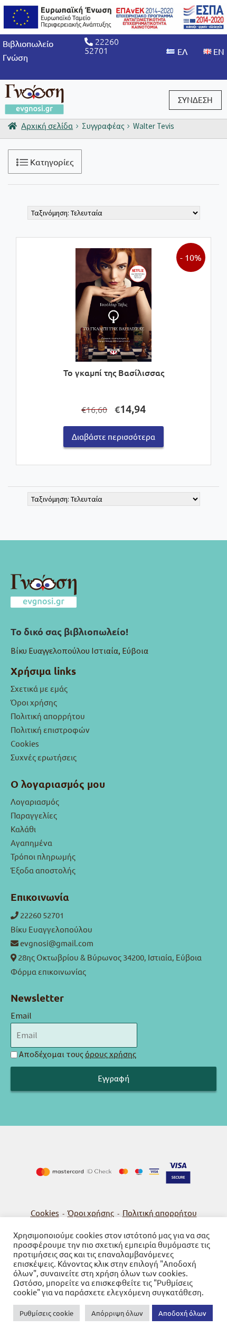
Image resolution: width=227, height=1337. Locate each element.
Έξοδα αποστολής (43, 870)
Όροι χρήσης (34, 702)
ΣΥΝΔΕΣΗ (195, 100)
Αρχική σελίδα (47, 125)
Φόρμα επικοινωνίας (48, 971)
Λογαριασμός (35, 801)
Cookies (25, 743)
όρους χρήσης (110, 1054)
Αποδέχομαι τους (77, 1054)
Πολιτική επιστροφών (50, 729)
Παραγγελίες (34, 815)
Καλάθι (23, 829)
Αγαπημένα (31, 842)
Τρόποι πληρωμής (43, 856)
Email (21, 1015)
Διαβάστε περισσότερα (113, 436)
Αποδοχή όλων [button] (182, 1312)
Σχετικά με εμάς (39, 688)
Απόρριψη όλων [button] (117, 1312)
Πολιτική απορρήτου (48, 716)
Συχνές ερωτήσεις (44, 757)
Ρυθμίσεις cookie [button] (46, 1312)
